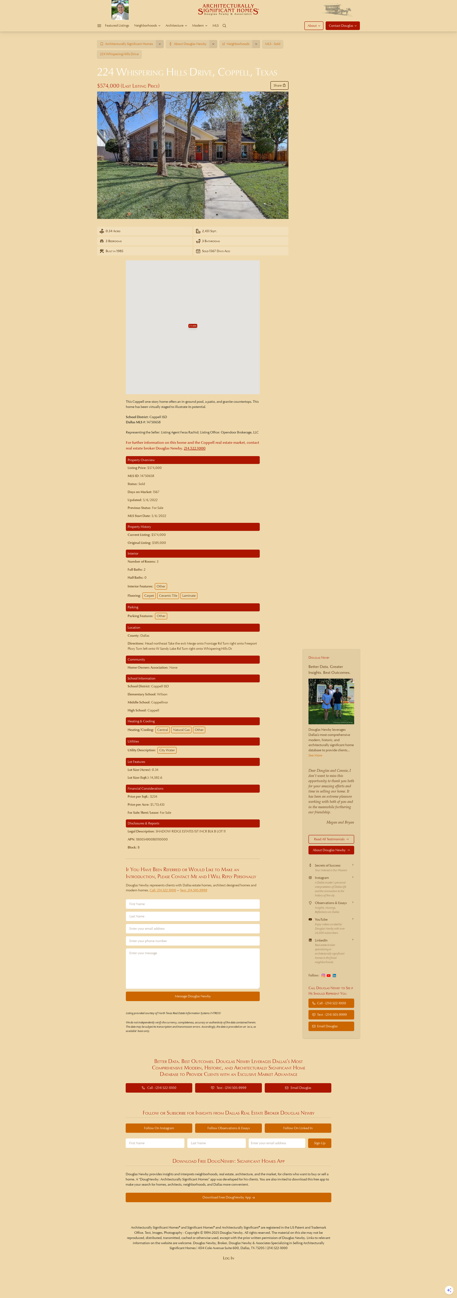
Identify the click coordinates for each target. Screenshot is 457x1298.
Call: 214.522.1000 (163, 890)
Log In (228, 1258)
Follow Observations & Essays (228, 1128)
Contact (341, 26)
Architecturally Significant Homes (155, 1227)
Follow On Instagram (159, 1128)
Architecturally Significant (240, 1227)
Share (278, 85)
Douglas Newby (319, 657)
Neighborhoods (145, 25)
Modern (198, 25)
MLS (215, 25)
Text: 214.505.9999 (193, 890)
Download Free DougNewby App (226, 1197)
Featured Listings (117, 25)
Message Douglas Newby (193, 996)
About (312, 26)
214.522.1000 (194, 448)
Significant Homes (200, 1227)
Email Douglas (327, 1026)
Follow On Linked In (298, 1128)
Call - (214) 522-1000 (331, 1003)
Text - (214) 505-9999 (332, 1014)
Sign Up (319, 1143)
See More (315, 755)
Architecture (174, 25)
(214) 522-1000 (277, 1248)
